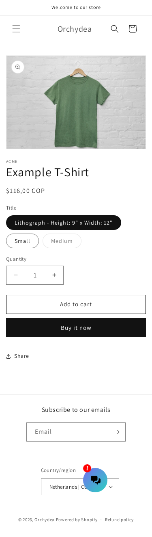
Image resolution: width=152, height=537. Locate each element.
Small (22, 241)
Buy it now (76, 327)
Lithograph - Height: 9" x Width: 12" (64, 222)
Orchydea (44, 519)
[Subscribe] (116, 432)
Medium (66, 242)
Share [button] (21, 355)
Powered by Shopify (77, 519)
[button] (16, 29)
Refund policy (119, 519)
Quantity (16, 259)
